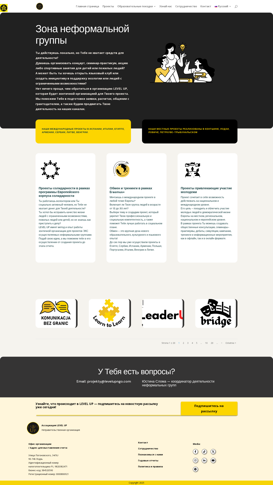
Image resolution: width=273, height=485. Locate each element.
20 (212, 342)
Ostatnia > (230, 342)
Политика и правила (150, 466)
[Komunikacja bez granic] (57, 313)
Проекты (108, 6)
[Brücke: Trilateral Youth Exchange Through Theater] (216, 313)
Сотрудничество (186, 6)
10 (206, 342)
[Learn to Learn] (110, 313)
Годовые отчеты (148, 460)
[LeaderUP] (163, 313)
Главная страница (87, 6)
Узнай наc (165, 6)
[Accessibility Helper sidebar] (4, 8)
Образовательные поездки (135, 6)
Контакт (205, 6)
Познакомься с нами (150, 454)
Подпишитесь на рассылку (209, 408)
